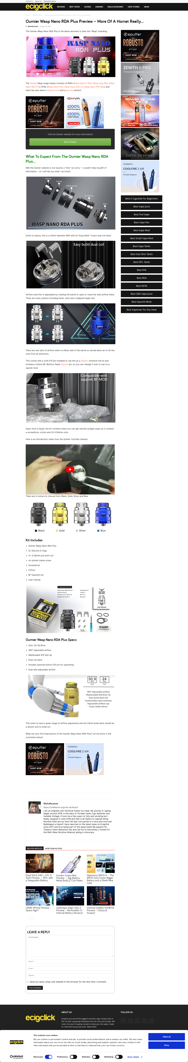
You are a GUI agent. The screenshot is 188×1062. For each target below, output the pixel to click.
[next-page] (31, 917)
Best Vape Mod (142, 230)
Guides (87, 7)
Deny (166, 1045)
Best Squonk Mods (142, 301)
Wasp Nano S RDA (83, 83)
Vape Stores (134, 7)
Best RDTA (141, 285)
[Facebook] (45, 787)
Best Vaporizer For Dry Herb (142, 309)
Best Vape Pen (141, 222)
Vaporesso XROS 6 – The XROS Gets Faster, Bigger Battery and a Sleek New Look (100, 879)
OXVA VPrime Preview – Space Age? (38, 909)
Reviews (61, 7)
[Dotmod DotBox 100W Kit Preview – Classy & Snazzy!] (101, 895)
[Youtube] (151, 1020)
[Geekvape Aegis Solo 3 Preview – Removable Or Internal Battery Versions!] (70, 895)
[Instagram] (50, 836)
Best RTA (141, 269)
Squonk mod (53, 90)
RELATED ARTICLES (34, 848)
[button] (159, 7)
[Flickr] (130, 1020)
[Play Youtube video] (70, 469)
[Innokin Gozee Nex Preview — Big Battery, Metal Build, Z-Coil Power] (70, 863)
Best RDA (142, 277)
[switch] (73, 1057)
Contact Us (29, 1)
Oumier (33, 83)
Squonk (64, 364)
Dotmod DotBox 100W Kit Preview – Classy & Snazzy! (100, 910)
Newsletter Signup (50, 1)
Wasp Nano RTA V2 (73, 87)
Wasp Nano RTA (55, 87)
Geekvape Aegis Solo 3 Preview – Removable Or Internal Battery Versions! (69, 910)
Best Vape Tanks (141, 246)
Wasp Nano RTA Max (94, 87)
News (146, 7)
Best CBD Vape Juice (141, 293)
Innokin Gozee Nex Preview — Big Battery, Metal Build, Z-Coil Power (69, 877)
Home (28, 15)
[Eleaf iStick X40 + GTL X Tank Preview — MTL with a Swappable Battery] (40, 863)
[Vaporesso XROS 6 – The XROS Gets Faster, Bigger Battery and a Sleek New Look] (101, 863)
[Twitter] (51, 787)
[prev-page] (27, 917)
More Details (70, 142)
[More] (69, 787)
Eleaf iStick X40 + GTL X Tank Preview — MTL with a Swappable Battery (39, 877)
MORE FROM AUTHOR (53, 848)
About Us (38, 1)
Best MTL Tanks (141, 262)
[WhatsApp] (57, 787)
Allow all (166, 1037)
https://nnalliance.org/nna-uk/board (60, 807)
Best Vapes (74, 7)
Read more (91, 1027)
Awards (99, 7)
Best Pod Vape (141, 214)
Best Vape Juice (141, 206)
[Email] (63, 787)
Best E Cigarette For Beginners (141, 198)
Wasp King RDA (100, 83)
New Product (37, 15)
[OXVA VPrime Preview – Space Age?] (40, 895)
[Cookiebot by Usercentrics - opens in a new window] (16, 1057)
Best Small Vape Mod (141, 238)
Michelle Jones (33, 26)
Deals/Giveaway (115, 7)
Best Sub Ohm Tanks (142, 254)
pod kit (69, 90)
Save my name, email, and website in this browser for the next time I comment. (68, 981)
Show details (133, 1057)
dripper (84, 360)
